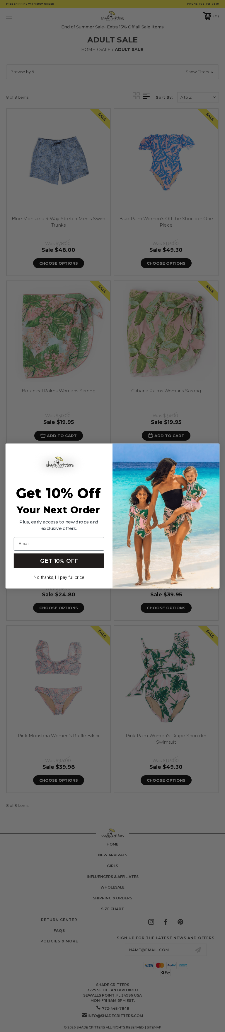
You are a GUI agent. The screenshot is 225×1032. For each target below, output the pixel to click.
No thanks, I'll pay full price (59, 577)
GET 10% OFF (59, 560)
